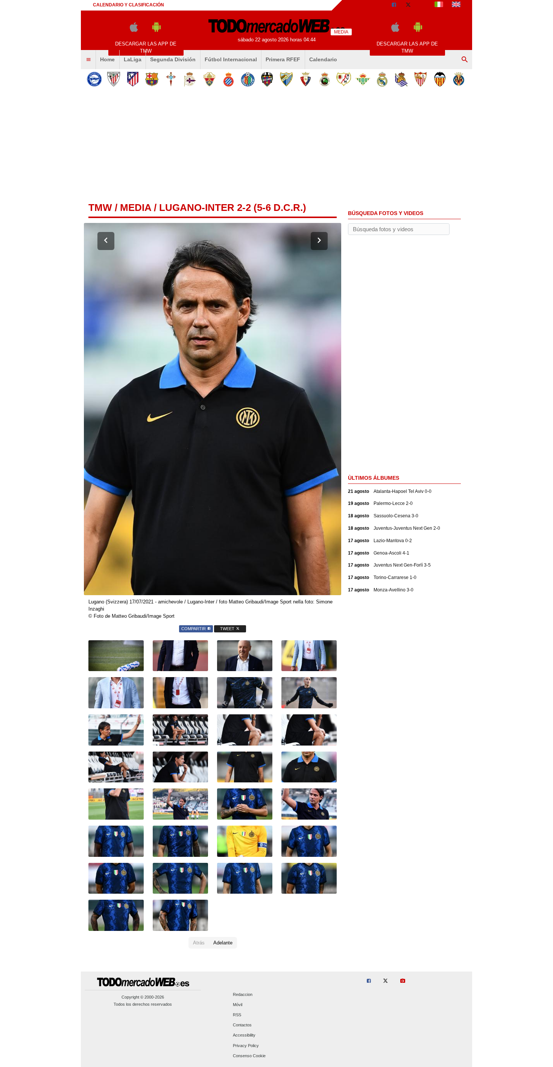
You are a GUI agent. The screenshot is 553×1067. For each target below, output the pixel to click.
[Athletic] (113, 79)
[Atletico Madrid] (132, 79)
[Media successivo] (319, 241)
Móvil (237, 1004)
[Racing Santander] (324, 79)
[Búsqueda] (464, 59)
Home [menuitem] (107, 59)
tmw (100, 207)
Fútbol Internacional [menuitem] (231, 59)
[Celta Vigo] (171, 79)
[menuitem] (88, 59)
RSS (237, 1014)
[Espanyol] (228, 79)
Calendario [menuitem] (323, 59)
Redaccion (242, 994)
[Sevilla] (420, 79)
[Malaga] (286, 79)
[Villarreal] (458, 79)
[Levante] (267, 79)
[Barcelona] (152, 79)
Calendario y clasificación (128, 5)
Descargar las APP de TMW (145, 47)
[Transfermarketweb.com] (456, 5)
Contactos (242, 1025)
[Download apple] (133, 30)
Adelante (222, 943)
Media (135, 207)
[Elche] (209, 79)
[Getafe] (247, 79)
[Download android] (156, 30)
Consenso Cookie (249, 1055)
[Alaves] (94, 79)
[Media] (423, 5)
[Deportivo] (190, 79)
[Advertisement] (276, 146)
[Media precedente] (105, 241)
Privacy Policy (246, 1045)
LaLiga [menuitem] (132, 59)
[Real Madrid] (382, 79)
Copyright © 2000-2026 (143, 997)
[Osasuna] (305, 79)
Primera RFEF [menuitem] (283, 59)
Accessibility (244, 1035)
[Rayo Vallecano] (343, 79)
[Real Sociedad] (401, 79)
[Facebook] (394, 5)
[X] (408, 5)
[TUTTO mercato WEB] (438, 5)
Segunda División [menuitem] (173, 59)
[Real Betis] (363, 79)
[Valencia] (439, 79)
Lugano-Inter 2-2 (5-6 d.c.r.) (232, 207)
